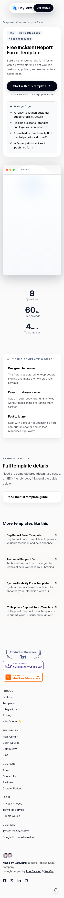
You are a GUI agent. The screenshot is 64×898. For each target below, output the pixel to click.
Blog (5, 755)
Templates (8, 22)
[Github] (26, 880)
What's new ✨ (12, 721)
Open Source (11, 742)
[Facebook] (5, 880)
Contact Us (10, 776)
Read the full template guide (27, 497)
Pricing (7, 715)
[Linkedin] (19, 880)
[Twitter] (12, 880)
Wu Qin (48, 871)
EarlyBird (21, 862)
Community (10, 748)
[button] (56, 890)
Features (8, 697)
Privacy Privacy (12, 803)
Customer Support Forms (29, 22)
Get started (43, 7)
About (6, 770)
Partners (8, 782)
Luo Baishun (33, 871)
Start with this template (29, 86)
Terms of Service (13, 809)
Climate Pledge (12, 788)
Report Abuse (11, 816)
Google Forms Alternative (18, 837)
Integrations (10, 709)
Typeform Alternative (16, 831)
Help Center (10, 736)
